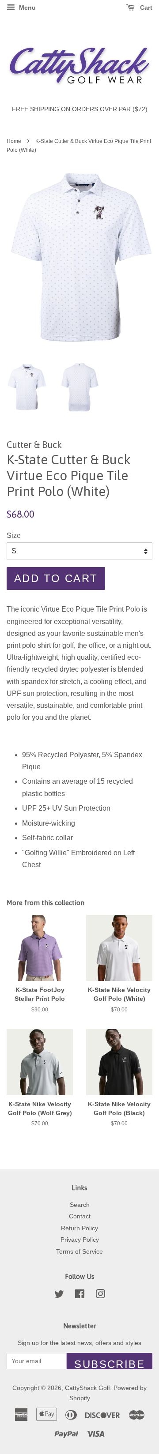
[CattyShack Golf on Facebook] (80, 1295)
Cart (145, 7)
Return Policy (79, 1228)
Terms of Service (79, 1251)
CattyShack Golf (87, 1388)
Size (14, 535)
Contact (80, 1216)
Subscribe (109, 1363)
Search (80, 1205)
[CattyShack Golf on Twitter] (59, 1295)
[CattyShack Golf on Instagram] (100, 1295)
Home (14, 141)
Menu (26, 7)
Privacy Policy (80, 1239)
